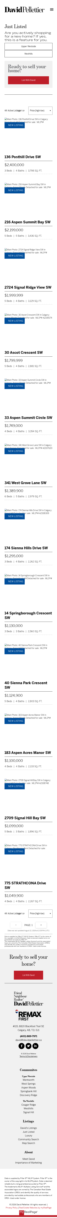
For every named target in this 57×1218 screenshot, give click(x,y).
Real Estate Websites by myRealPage (35, 1207)
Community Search (28, 1139)
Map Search (28, 1143)
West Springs (28, 1083)
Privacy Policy (12, 1207)
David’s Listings (28, 1128)
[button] (28, 975)
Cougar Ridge (28, 1104)
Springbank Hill (28, 1091)
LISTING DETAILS (28, 146)
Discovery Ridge (28, 1095)
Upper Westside (28, 46)
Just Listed (28, 1131)
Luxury (28, 1135)
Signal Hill (28, 1112)
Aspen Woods (28, 1087)
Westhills (28, 53)
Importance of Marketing (28, 1162)
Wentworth (28, 1079)
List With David (28, 80)
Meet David (29, 1159)
